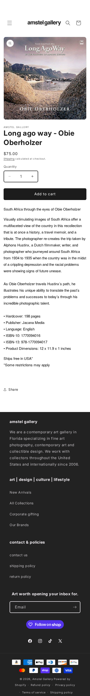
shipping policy (23, 566)
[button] (9, 23)
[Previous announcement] (9, 8)
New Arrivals (20, 492)
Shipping (9, 158)
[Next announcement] (81, 8)
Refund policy (40, 685)
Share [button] (13, 389)
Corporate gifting (24, 514)
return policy (20, 576)
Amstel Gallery (42, 679)
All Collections (22, 503)
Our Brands (19, 525)
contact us (19, 555)
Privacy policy (65, 685)
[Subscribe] (74, 607)
